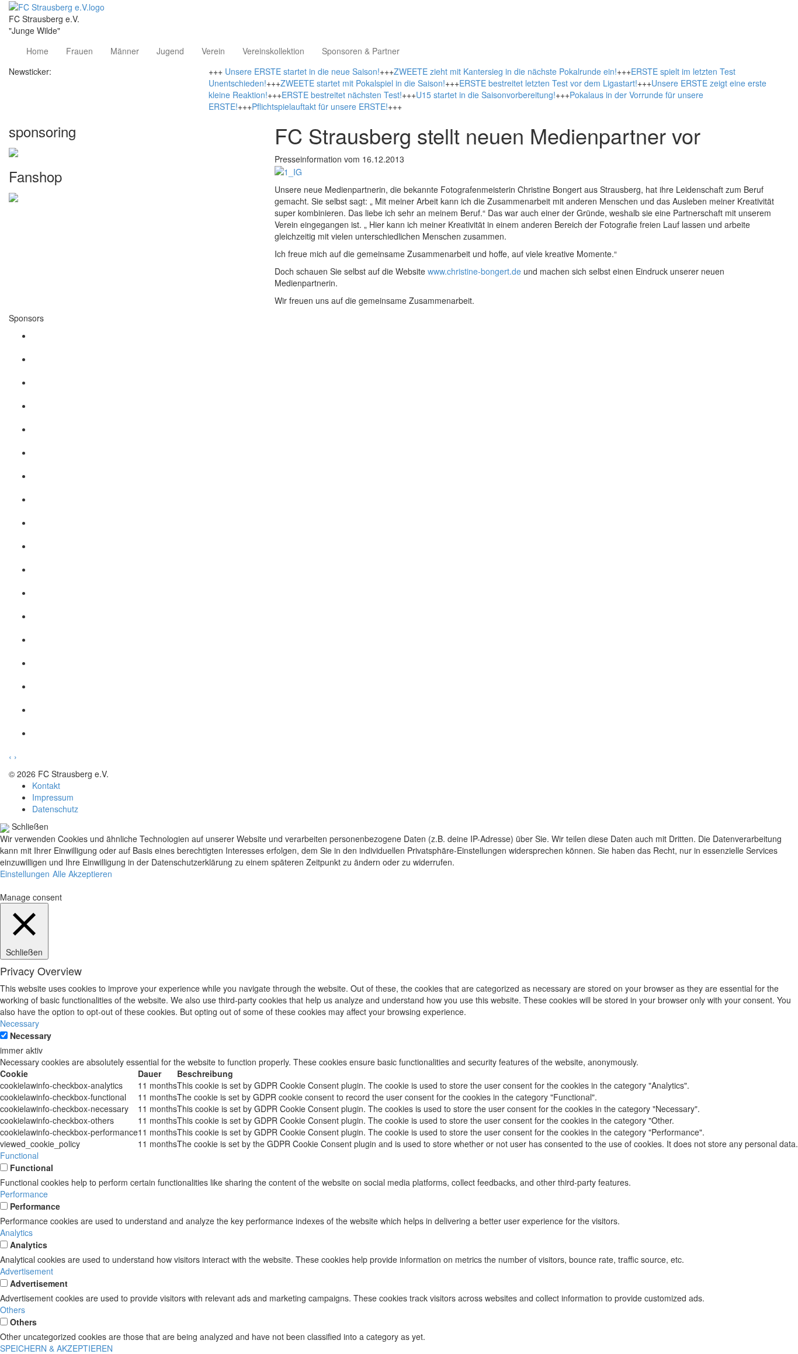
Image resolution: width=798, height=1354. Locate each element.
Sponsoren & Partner (361, 51)
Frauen (79, 51)
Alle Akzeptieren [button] (82, 873)
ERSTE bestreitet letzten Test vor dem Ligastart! (548, 83)
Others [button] (12, 1309)
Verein (213, 51)
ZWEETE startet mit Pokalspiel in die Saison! (362, 83)
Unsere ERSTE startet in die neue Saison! (302, 71)
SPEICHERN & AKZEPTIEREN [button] (56, 1348)
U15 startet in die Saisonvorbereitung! (486, 95)
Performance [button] (24, 1194)
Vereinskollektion (273, 51)
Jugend (170, 51)
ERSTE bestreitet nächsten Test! (342, 95)
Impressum (53, 797)
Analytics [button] (16, 1232)
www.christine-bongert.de (474, 271)
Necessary (30, 1035)
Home (37, 51)
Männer (124, 51)
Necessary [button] (19, 1023)
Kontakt (46, 785)
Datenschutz (55, 809)
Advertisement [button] (26, 1271)
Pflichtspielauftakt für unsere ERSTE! (320, 106)
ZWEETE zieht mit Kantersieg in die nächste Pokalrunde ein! (505, 71)
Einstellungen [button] (25, 873)
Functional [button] (19, 1155)
